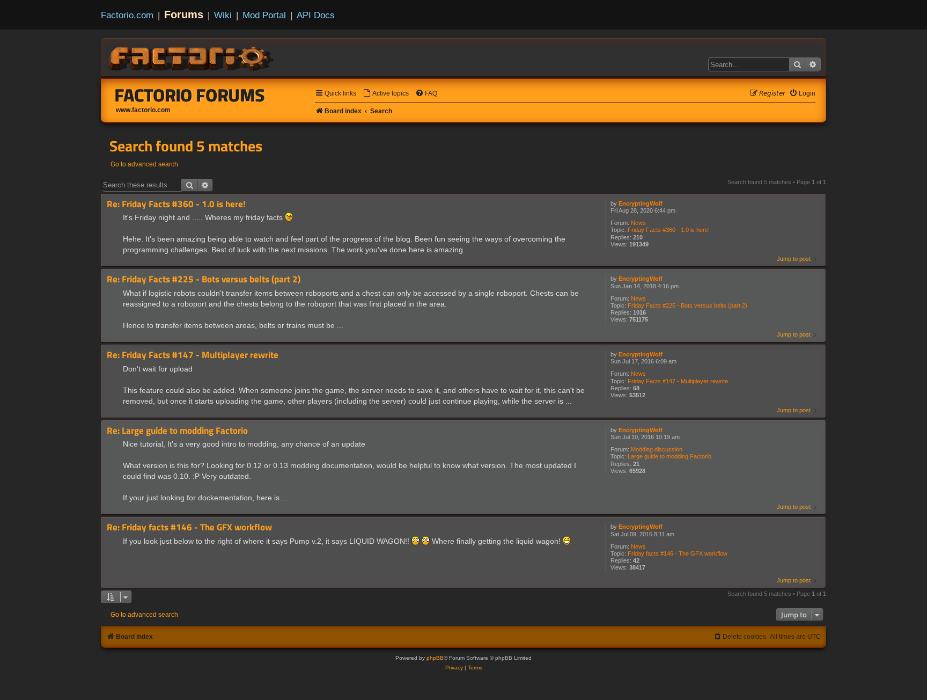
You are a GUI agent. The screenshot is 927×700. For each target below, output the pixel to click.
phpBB (435, 658)
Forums (183, 14)
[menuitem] (386, 93)
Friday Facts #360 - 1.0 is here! (669, 230)
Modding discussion (656, 449)
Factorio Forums (190, 95)
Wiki (223, 15)
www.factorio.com (143, 110)
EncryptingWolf (641, 203)
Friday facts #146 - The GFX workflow (677, 553)
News (638, 223)
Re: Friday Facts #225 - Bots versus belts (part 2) (203, 279)
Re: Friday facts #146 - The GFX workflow (189, 527)
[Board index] (192, 56)
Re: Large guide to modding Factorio (177, 430)
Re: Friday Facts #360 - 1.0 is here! (176, 204)
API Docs (316, 15)
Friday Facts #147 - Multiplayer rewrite (678, 381)
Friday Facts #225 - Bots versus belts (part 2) (687, 305)
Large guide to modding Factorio (669, 456)
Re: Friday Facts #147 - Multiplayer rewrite (192, 355)
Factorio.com (127, 15)
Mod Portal (264, 15)
